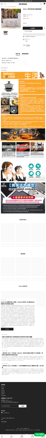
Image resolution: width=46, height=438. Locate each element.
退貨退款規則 (25, 54)
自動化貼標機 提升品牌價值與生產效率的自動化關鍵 (17, 337)
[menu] (1, 4)
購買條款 (30, 31)
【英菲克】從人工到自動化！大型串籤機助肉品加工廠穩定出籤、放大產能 (23, 366)
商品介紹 (18, 54)
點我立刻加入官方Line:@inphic (19, 1)
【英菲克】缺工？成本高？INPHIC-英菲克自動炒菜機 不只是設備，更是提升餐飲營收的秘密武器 (22, 354)
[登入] (41, 4)
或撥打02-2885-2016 (28, 1)
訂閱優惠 (22, 406)
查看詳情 (7, 329)
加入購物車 (33, 28)
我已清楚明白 (26, 31)
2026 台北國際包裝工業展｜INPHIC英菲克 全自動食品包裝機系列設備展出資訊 (18, 303)
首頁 (1, 6)
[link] (8, 244)
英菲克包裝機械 (3, 421)
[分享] (44, 28)
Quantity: (25, 23)
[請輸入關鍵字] (5, 4)
